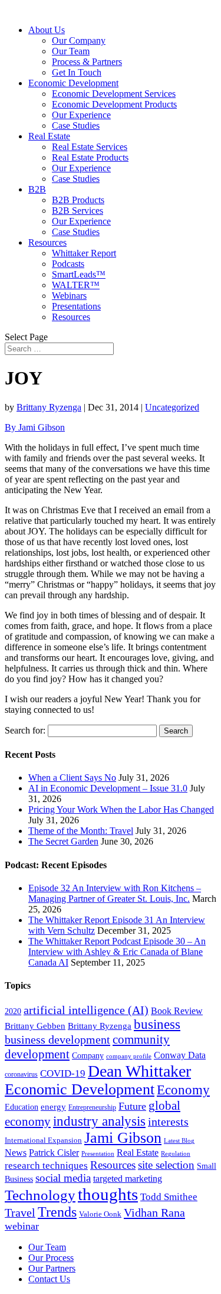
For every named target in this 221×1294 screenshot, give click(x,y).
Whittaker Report (84, 253)
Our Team (71, 51)
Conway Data (180, 1055)
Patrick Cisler (54, 1153)
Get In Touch (76, 72)
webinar (22, 1226)
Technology (40, 1195)
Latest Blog (179, 1140)
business (157, 1024)
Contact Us (49, 1279)
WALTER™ (76, 285)
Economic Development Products (114, 104)
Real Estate (49, 136)
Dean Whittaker (139, 1071)
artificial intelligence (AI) (86, 1009)
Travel (20, 1212)
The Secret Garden (63, 841)
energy (53, 1107)
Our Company (78, 40)
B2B (37, 189)
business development (57, 1039)
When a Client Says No (72, 778)
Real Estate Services (89, 147)
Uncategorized (172, 407)
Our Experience (81, 115)
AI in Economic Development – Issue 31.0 (107, 788)
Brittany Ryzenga (49, 407)
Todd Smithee (168, 1196)
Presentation (97, 1153)
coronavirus (21, 1074)
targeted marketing (127, 1178)
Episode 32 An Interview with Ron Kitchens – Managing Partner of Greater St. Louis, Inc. (114, 893)
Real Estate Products (90, 157)
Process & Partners (87, 62)
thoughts (108, 1194)
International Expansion (43, 1140)
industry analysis (99, 1121)
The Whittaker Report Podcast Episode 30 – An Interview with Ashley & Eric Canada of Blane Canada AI (117, 951)
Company (88, 1055)
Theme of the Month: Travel (80, 831)
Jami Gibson (122, 1137)
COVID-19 (62, 1073)
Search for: (25, 730)
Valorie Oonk (100, 1214)
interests (168, 1122)
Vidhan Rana (154, 1212)
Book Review (177, 1010)
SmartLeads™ (78, 274)
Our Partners (51, 1268)
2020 (13, 1011)
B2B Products (78, 200)
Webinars (69, 296)
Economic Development (73, 83)
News (16, 1153)
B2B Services (77, 211)
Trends (57, 1212)
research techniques (46, 1165)
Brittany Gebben (35, 1026)
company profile (128, 1056)
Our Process (51, 1258)
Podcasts (68, 264)
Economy (183, 1090)
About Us (46, 30)
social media (63, 1178)
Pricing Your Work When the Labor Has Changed (121, 809)
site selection (166, 1165)
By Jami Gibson (35, 427)
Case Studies (76, 125)
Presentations (76, 306)
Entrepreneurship (92, 1107)
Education (21, 1107)
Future (132, 1106)
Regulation (175, 1153)
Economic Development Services (114, 94)
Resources (47, 242)
